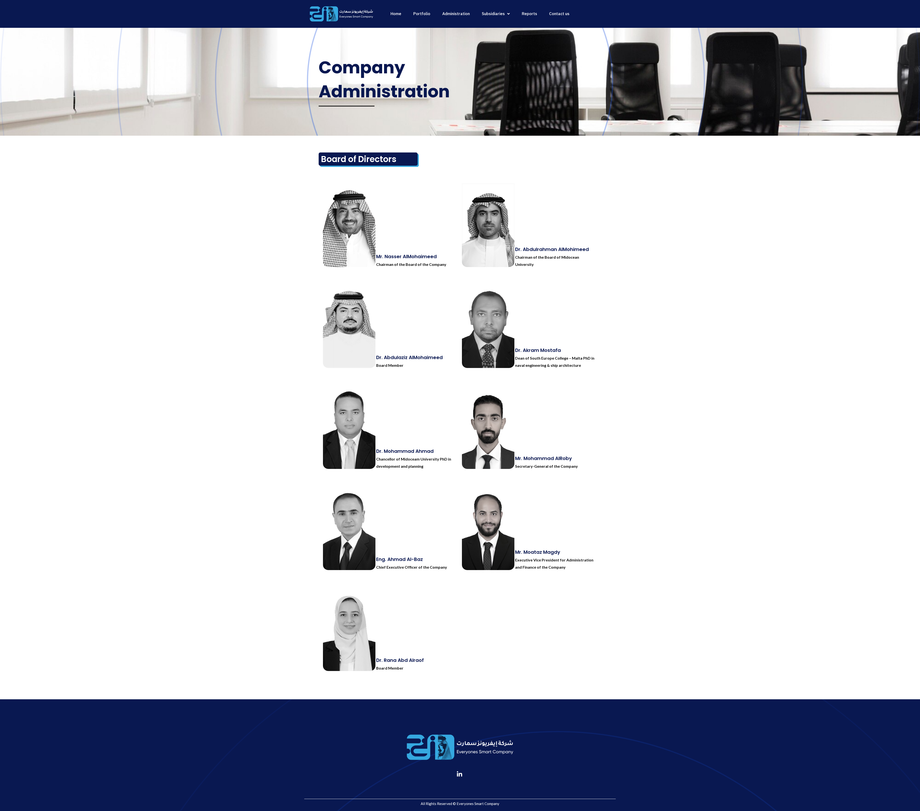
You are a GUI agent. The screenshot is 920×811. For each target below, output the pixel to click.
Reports (529, 14)
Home (396, 14)
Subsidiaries (493, 14)
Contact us (559, 14)
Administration (456, 14)
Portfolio (421, 14)
